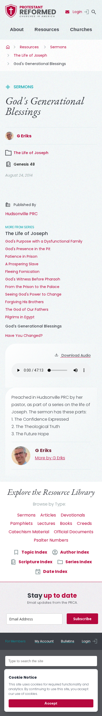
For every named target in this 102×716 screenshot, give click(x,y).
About (17, 29)
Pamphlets (21, 523)
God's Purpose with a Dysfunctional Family (43, 241)
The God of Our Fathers (26, 309)
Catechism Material (29, 532)
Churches (81, 29)
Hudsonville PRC (21, 214)
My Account (44, 641)
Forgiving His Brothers (24, 301)
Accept (50, 703)
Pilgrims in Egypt (20, 317)
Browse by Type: (49, 504)
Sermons (58, 47)
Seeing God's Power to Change (33, 294)
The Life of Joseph (30, 55)
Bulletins (67, 641)
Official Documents (73, 532)
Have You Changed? (24, 335)
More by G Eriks (50, 458)
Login (77, 11)
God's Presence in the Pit (27, 248)
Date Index (55, 571)
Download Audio (75, 355)
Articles (48, 515)
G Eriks (24, 136)
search (94, 12)
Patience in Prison (21, 256)
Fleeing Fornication (22, 271)
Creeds (84, 523)
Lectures (46, 523)
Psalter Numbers (51, 540)
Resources (47, 29)
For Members (15, 641)
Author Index (74, 552)
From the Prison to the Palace (32, 286)
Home (8, 47)
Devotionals (73, 515)
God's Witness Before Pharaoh (32, 279)
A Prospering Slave (21, 264)
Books (66, 523)
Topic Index (34, 552)
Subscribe (82, 618)
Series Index (78, 562)
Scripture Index (35, 562)
